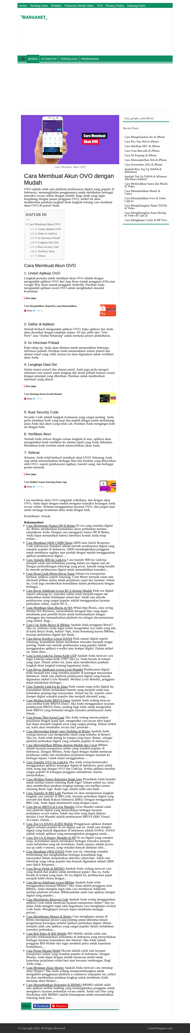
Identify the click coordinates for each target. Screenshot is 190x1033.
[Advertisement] (116, 32)
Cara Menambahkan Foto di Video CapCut (145, 199)
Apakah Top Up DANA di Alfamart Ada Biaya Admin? (146, 178)
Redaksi (56, 5)
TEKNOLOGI (69, 59)
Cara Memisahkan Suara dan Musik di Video (146, 185)
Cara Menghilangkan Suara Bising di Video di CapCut (145, 214)
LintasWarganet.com (160, 1028)
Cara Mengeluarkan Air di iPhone (145, 136)
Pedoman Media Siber (79, 5)
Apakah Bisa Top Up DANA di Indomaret (143, 170)
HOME (23, 59)
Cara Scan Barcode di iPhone (142, 150)
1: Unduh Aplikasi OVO (48, 229)
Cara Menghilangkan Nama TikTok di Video (146, 207)
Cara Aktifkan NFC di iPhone (142, 146)
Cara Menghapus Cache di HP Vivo (146, 220)
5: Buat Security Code (47, 246)
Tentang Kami (39, 5)
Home (23, 5)
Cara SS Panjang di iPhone (141, 155)
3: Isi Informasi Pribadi (47, 237)
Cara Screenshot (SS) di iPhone (143, 164)
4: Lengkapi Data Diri (47, 242)
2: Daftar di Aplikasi (46, 233)
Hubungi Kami (136, 5)
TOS (100, 5)
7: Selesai (40, 255)
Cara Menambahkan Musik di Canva (142, 192)
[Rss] (171, 6)
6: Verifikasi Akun (45, 251)
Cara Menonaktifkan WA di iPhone (146, 160)
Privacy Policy (115, 5)
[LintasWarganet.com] (34, 16)
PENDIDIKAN (90, 59)
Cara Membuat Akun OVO (44, 224)
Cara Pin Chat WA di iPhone (142, 141)
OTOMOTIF (49, 59)
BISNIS (33, 59)
